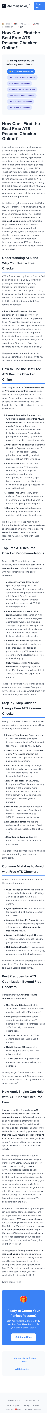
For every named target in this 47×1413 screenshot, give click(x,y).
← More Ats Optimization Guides (23, 1360)
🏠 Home (6, 24)
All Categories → (23, 1369)
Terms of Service (32, 1400)
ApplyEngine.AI (17, 6)
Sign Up (38, 6)
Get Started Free (23, 1337)
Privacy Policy (14, 1400)
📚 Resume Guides (22, 24)
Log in (29, 6)
